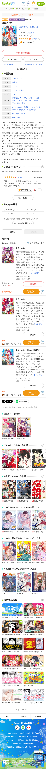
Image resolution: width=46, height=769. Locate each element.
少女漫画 (30, 32)
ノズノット (6, 593)
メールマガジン (35, 737)
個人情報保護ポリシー (33, 740)
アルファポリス (18, 90)
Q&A (27, 733)
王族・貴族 (16, 103)
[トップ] (6, 3)
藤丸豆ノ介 (34, 26)
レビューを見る (22, 198)
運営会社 (36, 747)
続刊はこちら (22, 68)
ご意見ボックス (23, 737)
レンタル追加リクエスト (12, 64)
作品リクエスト (11, 737)
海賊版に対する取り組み (23, 747)
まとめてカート (36, 243)
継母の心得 (16, 117)
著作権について (28, 744)
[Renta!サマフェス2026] (12, 3)
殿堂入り (27, 107)
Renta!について (12, 733)
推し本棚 (13, 59)
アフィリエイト (11, 740)
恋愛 (37, 98)
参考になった (26, 189)
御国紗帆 (35, 593)
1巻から (5, 243)
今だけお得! (31, 109)
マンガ (14, 94)
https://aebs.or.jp (16, 766)
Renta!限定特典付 (18, 109)
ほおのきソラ (24, 26)
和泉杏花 (20, 593)
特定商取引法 (17, 744)
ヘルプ (21, 733)
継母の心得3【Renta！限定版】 (28, 350)
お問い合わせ (35, 733)
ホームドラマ (17, 100)
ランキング (23, 716)
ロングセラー (37, 107)
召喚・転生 (28, 100)
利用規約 (21, 740)
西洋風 (35, 100)
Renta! (4, 407)
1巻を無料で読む (23, 53)
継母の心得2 (21, 299)
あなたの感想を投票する (22, 223)
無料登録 (41, 4)
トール (14, 86)
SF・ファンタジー (27, 98)
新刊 (7, 716)
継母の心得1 (21, 248)
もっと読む (34, 273)
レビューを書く (27, 42)
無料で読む (33, 284)
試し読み (33, 334)
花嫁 (23, 103)
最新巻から (14, 243)
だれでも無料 (17, 107)
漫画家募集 (10, 747)
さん (21, 177)
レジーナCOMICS (18, 113)
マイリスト (35, 59)
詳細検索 (38, 716)
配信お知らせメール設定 (33, 64)
